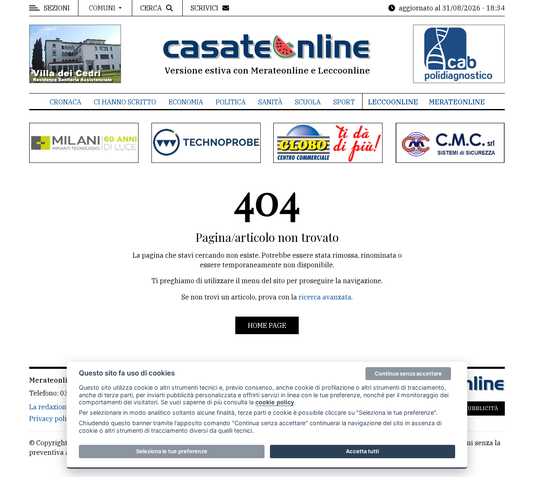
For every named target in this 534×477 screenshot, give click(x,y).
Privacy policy (51, 418)
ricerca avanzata (325, 297)
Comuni (103, 8)
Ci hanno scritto (125, 102)
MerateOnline (457, 102)
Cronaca (65, 102)
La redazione (49, 407)
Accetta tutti (362, 451)
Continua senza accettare (408, 373)
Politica (231, 102)
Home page (267, 325)
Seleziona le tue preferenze (171, 451)
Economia (186, 102)
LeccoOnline (393, 102)
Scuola (308, 102)
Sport (344, 102)
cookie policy (274, 402)
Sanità (270, 102)
